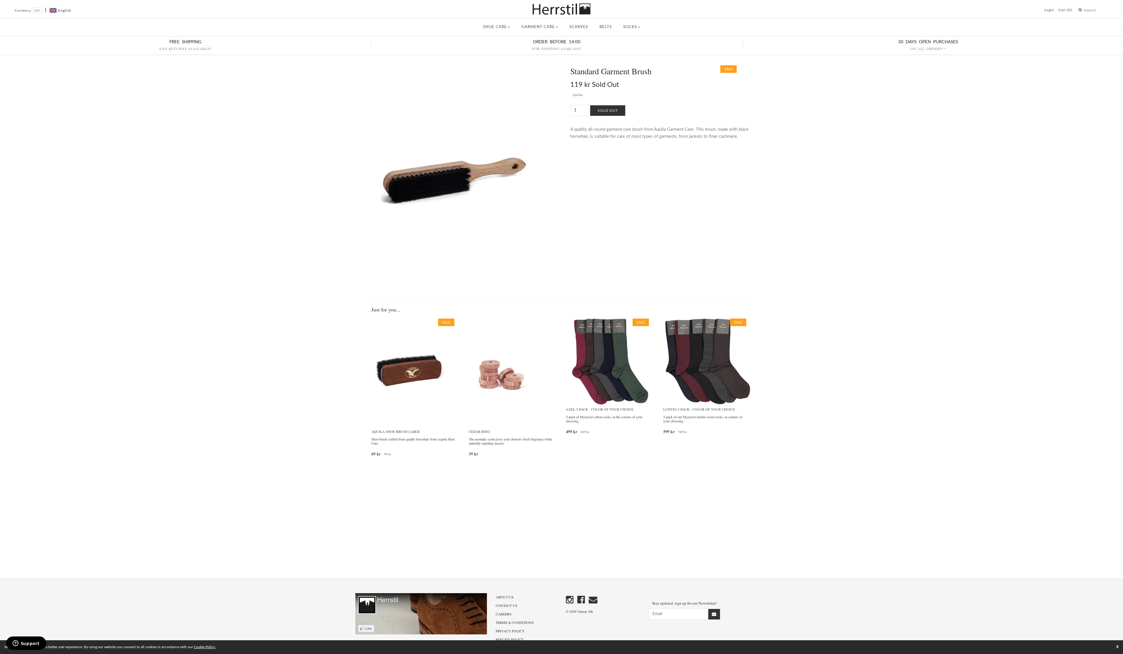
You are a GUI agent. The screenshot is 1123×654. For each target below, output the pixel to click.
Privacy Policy (510, 631)
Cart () (1065, 10)
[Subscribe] (714, 614)
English (64, 10)
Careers (503, 614)
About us (505, 597)
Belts (606, 27)
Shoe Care (496, 27)
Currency (23, 10)
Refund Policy (510, 639)
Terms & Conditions (515, 622)
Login (1049, 10)
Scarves (578, 27)
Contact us (506, 605)
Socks (631, 27)
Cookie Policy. (205, 647)
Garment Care (539, 27)
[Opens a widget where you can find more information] (26, 643)
